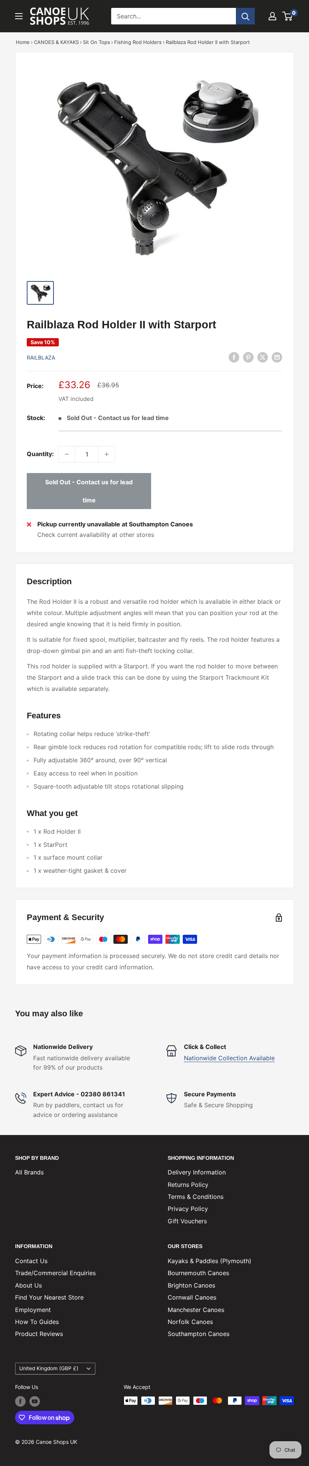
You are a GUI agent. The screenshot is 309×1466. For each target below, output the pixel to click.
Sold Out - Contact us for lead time (89, 491)
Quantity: (40, 454)
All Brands (29, 1172)
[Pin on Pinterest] (248, 357)
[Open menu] (19, 16)
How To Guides (37, 1321)
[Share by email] (277, 357)
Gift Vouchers (187, 1221)
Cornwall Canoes (192, 1297)
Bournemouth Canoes (198, 1273)
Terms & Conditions (195, 1196)
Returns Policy (188, 1184)
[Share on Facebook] (234, 357)
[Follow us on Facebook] (20, 1401)
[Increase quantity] (107, 454)
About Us (28, 1285)
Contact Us (31, 1261)
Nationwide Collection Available (229, 1058)
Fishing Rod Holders (138, 42)
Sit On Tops (96, 42)
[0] (287, 16)
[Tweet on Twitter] (262, 357)
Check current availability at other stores (95, 534)
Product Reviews (39, 1334)
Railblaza (41, 357)
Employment (33, 1309)
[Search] (245, 16)
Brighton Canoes (191, 1285)
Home (23, 42)
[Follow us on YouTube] (34, 1401)
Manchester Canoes (196, 1309)
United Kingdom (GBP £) (48, 1368)
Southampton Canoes (198, 1334)
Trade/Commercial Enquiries (55, 1273)
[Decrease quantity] (67, 454)
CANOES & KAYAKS (56, 42)
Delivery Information (197, 1172)
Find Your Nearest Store (49, 1297)
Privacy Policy (188, 1208)
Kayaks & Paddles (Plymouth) (209, 1261)
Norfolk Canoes (190, 1321)
